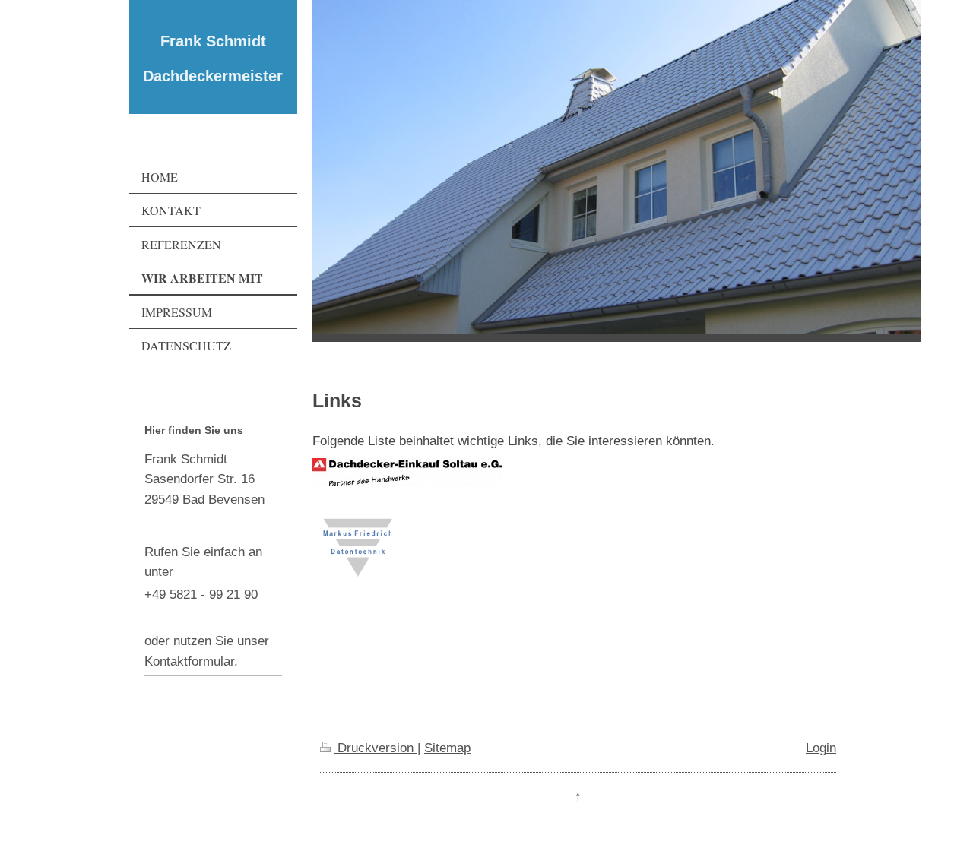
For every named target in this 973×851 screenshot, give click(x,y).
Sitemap (447, 748)
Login (821, 748)
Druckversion (375, 748)
